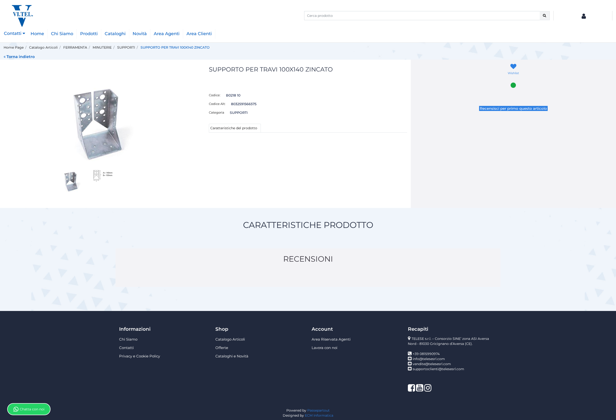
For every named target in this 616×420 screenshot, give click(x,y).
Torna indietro (20, 56)
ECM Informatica (319, 415)
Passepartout (318, 410)
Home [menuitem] (37, 33)
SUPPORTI (126, 47)
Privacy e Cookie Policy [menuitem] (139, 356)
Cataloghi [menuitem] (115, 33)
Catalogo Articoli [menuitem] (230, 339)
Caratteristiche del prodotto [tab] (233, 128)
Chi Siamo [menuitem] (62, 33)
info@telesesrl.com (429, 359)
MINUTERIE (102, 47)
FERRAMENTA (75, 47)
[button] (545, 15)
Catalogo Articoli (43, 47)
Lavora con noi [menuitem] (324, 347)
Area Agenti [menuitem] (167, 33)
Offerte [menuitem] (221, 347)
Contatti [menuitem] (126, 347)
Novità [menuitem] (140, 33)
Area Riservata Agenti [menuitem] (331, 339)
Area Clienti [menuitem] (199, 33)
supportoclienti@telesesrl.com (438, 369)
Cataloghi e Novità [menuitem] (231, 356)
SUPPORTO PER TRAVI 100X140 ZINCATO (175, 47)
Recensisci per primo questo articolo (513, 108)
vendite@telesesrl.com (432, 364)
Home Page (14, 47)
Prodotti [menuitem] (89, 33)
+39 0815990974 (426, 354)
